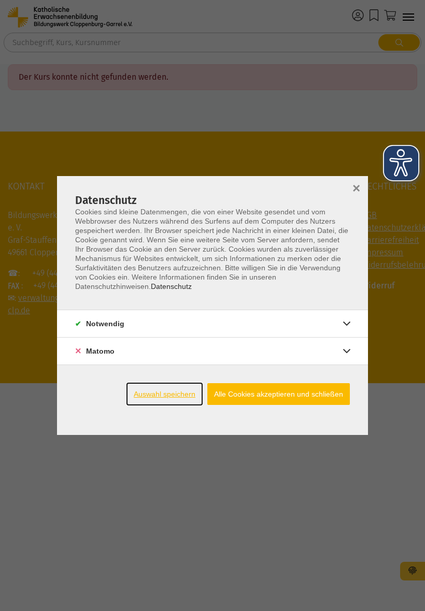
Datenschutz (171, 286)
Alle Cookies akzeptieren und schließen (278, 394)
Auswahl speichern (164, 394)
